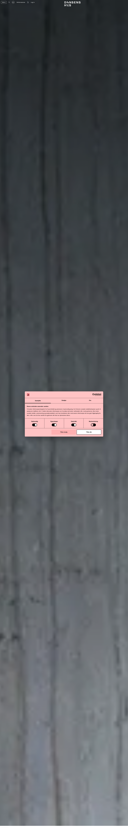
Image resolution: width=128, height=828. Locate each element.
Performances (21, 2)
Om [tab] (90, 400)
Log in (33, 2)
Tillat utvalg (63, 432)
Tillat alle (89, 432)
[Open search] (9, 2)
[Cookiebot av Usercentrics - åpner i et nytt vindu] (93, 394)
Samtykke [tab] (38, 400)
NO (13, 2)
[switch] (54, 425)
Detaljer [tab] (64, 400)
